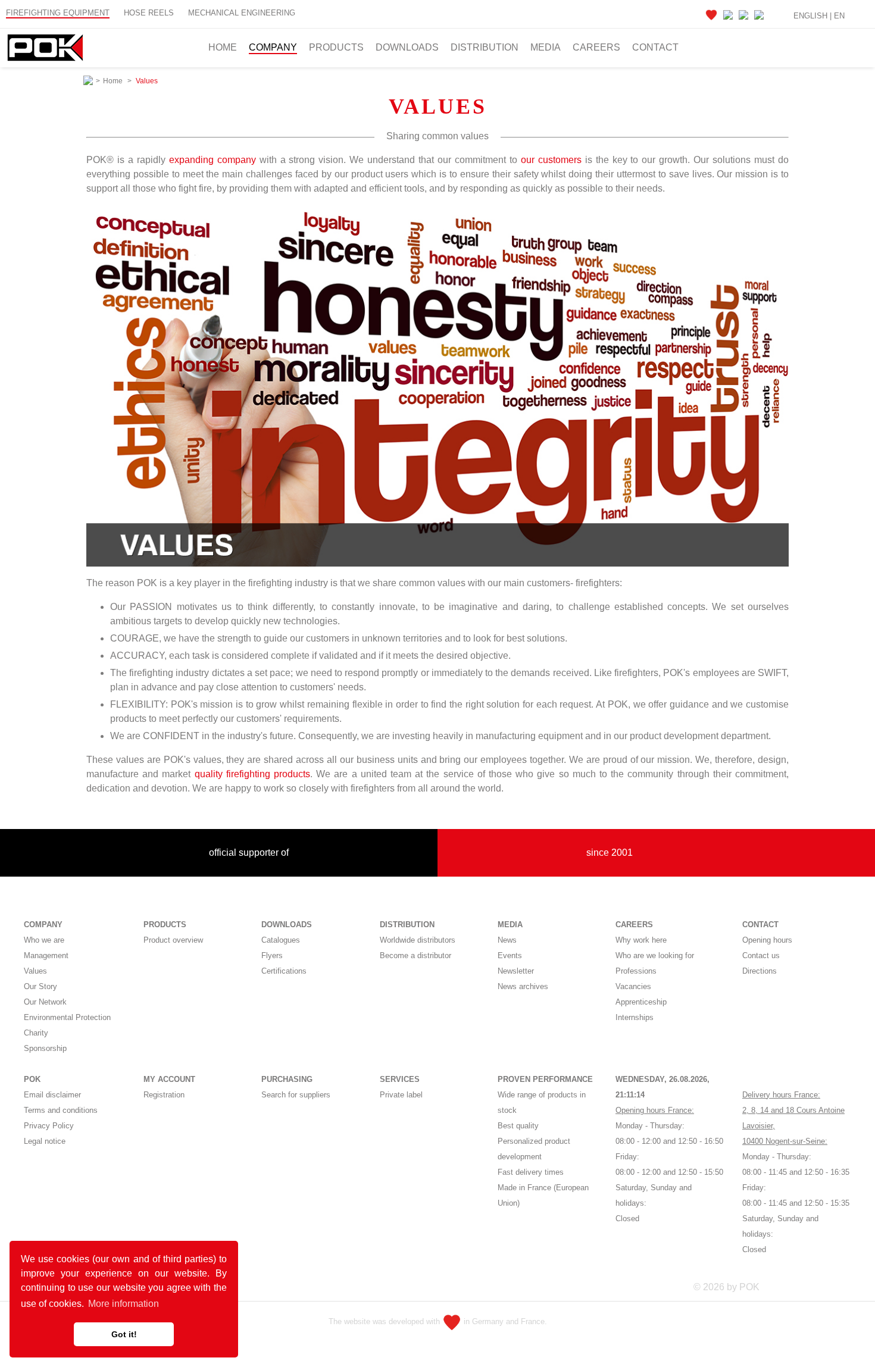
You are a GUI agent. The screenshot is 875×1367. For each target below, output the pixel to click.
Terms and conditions (61, 1110)
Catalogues (280, 940)
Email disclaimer (52, 1094)
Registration (164, 1094)
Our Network (45, 1001)
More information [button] (123, 1304)
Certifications (284, 970)
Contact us (761, 955)
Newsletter (516, 970)
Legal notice (44, 1141)
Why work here (641, 940)
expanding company (212, 160)
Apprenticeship (641, 1001)
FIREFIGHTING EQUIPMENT (58, 12)
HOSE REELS (149, 12)
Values (35, 970)
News (507, 940)
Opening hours (767, 940)
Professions (636, 970)
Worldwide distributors (417, 940)
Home (222, 47)
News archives (523, 986)
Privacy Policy (49, 1125)
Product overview (173, 940)
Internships (634, 1017)
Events (510, 955)
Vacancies (633, 986)
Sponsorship (45, 1048)
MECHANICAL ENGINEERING (241, 12)
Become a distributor (415, 955)
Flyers (272, 955)
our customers (551, 160)
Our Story (40, 986)
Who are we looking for (654, 955)
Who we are (44, 940)
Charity (36, 1032)
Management (46, 955)
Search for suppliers (295, 1094)
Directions (759, 970)
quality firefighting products (252, 774)
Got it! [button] (124, 1334)
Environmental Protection (67, 1017)
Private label (401, 1094)
